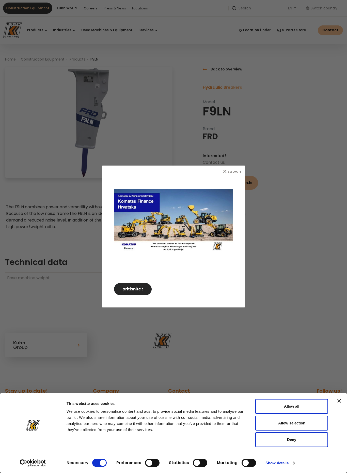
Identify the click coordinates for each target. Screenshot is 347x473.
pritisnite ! (132, 289)
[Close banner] (339, 401)
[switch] (152, 463)
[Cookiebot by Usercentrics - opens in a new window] (33, 463)
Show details (277, 463)
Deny (291, 439)
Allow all (291, 406)
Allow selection (291, 423)
